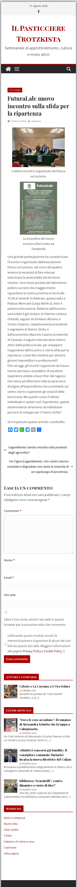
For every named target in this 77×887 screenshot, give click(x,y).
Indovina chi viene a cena (19, 841)
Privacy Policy (32, 651)
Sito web (10, 595)
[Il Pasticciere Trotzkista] (8, 69)
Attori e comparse (14, 817)
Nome (9, 560)
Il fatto (8, 835)
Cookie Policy (53, 651)
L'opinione (10, 847)
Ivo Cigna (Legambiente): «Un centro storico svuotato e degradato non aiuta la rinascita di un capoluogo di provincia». (38, 466)
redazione (36, 121)
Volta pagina (11, 853)
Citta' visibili (15, 90)
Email (9, 578)
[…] (36, 697)
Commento (12, 511)
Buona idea (11, 823)
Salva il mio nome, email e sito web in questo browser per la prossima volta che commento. (35, 622)
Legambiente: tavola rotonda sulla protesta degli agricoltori (37, 449)
